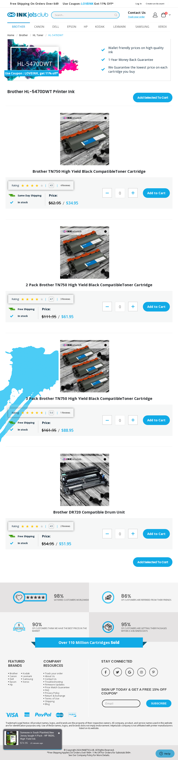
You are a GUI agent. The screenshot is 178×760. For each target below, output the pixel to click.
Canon (13, 676)
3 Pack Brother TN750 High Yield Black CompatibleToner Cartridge (89, 398)
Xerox (26, 681)
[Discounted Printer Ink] (27, 15)
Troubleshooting (54, 681)
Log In (139, 3)
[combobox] (85, 15)
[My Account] (155, 15)
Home (10, 35)
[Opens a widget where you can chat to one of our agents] (165, 754)
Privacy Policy (52, 692)
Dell (12, 679)
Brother (23, 35)
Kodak (26, 673)
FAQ (47, 690)
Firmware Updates (54, 684)
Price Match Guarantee (57, 687)
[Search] (116, 15)
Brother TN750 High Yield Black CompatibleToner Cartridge (89, 171)
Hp (11, 684)
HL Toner (38, 35)
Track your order (136, 16)
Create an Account (155, 3)
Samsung (28, 679)
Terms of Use (52, 698)
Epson (13, 681)
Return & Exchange (55, 695)
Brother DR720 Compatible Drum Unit (89, 512)
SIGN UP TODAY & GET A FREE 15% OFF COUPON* (134, 691)
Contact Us (136, 12)
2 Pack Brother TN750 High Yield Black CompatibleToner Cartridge (89, 284)
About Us (50, 676)
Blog (47, 704)
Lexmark (27, 676)
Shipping (49, 701)
